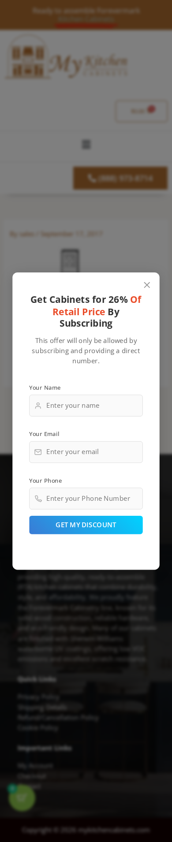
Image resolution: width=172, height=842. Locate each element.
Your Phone (45, 480)
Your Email (44, 434)
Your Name (44, 387)
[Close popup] (147, 285)
